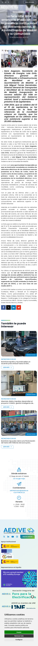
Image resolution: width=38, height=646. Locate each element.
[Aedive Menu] (35, 7)
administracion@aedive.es (19, 491)
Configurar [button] (19, 639)
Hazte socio (27, 537)
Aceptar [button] (19, 632)
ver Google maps (19, 479)
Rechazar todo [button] (19, 636)
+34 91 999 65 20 (19, 493)
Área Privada (29, 2)
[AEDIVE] (3, 2)
